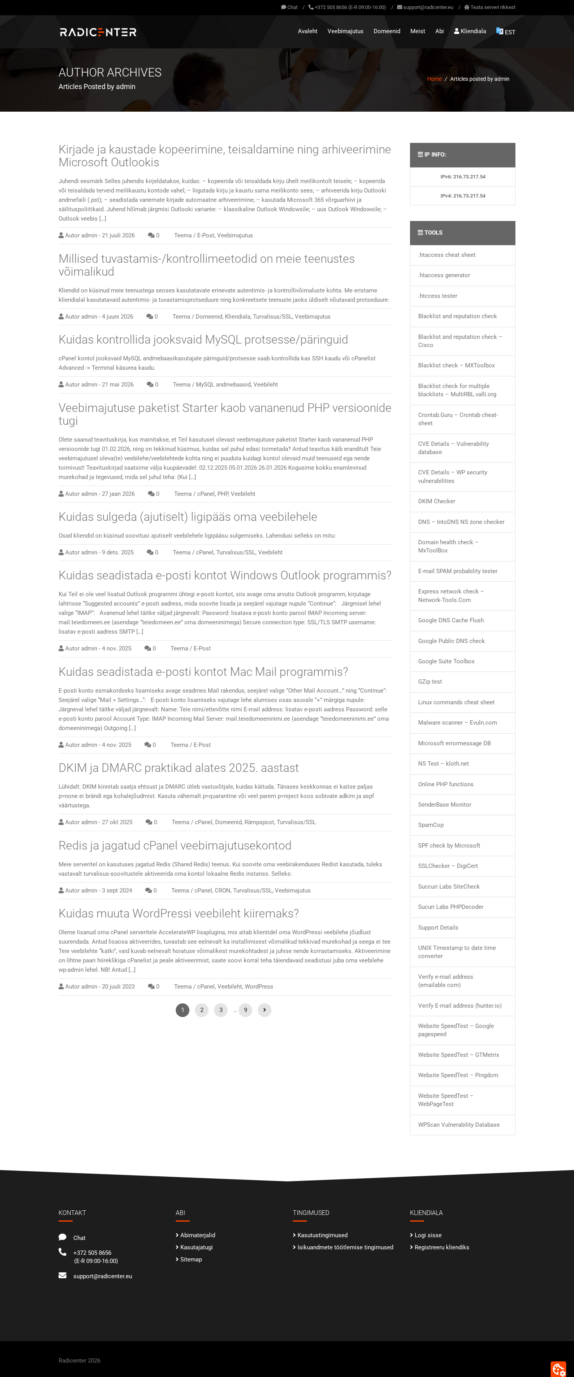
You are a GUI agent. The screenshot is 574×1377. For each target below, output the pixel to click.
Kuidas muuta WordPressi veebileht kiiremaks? (179, 913)
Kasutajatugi (196, 1247)
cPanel (206, 493)
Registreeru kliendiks (442, 1247)
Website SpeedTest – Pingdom (458, 1075)
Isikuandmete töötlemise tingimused (345, 1247)
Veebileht (265, 384)
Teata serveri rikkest (493, 7)
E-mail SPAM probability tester (457, 571)
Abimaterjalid (197, 1235)
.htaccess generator (444, 275)
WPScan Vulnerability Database (459, 1124)
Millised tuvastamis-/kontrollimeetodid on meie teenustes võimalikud (207, 265)
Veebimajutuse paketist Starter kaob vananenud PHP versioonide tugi (225, 414)
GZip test (430, 681)
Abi (439, 31)
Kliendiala (472, 31)
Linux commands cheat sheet (456, 702)
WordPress (259, 986)
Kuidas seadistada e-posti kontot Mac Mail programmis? (203, 672)
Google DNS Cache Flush (451, 620)
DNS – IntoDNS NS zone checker (461, 522)
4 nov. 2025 (116, 648)
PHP (222, 493)
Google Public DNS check (451, 641)
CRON (222, 890)
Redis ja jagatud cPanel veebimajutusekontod (175, 845)
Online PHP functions (446, 784)
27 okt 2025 (117, 822)
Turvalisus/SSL (272, 316)
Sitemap (191, 1259)
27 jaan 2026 (118, 493)
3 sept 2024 (117, 890)
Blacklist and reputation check (457, 316)
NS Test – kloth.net (443, 763)
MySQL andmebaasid (223, 384)
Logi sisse (428, 1235)
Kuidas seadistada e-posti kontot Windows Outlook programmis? (225, 575)
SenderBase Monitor (444, 804)
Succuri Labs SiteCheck (449, 886)
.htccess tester (437, 295)
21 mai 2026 (118, 384)
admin (89, 235)
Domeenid (387, 31)
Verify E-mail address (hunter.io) (460, 1005)
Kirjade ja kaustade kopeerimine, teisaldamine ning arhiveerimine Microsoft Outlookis (225, 156)
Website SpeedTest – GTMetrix (458, 1054)
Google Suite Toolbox (446, 661)
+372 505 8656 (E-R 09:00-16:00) (350, 7)
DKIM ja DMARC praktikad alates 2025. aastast (179, 768)
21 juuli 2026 (118, 235)
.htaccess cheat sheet (447, 254)
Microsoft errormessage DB (454, 743)
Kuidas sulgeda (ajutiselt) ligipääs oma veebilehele (188, 517)
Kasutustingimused (323, 1235)
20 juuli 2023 (118, 986)
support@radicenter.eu (428, 7)
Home (434, 79)
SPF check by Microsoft (449, 845)
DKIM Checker (436, 501)
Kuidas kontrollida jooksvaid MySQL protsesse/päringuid (203, 339)
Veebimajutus (346, 31)
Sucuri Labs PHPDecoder (450, 906)
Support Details (438, 927)
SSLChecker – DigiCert (448, 865)
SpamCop (431, 824)
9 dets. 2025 (118, 552)
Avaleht (307, 31)
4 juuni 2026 (117, 316)
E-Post (205, 235)
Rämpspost (259, 822)
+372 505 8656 (90, 1252)
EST (510, 32)
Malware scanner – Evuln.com (457, 722)
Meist (417, 31)
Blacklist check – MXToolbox (456, 365)
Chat (292, 7)
